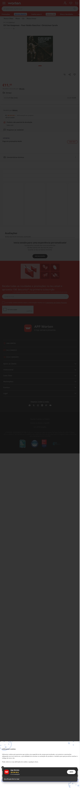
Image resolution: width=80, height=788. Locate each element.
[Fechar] (2, 767)
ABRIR (71, 772)
